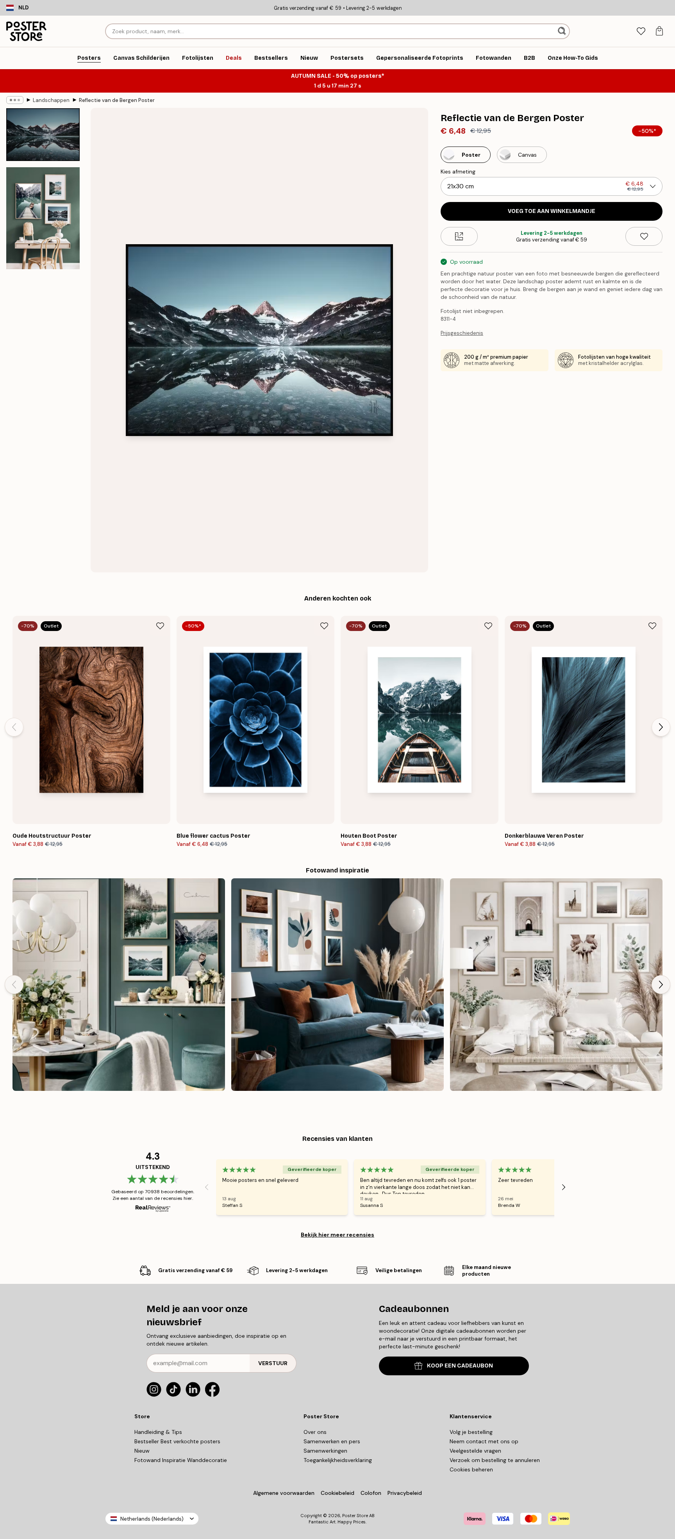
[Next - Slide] (661, 727)
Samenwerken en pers (332, 1441)
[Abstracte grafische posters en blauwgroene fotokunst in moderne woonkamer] (337, 984)
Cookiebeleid (337, 1492)
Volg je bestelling (471, 1431)
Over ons (315, 1431)
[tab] (641, 31)
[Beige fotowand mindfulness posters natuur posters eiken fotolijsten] (556, 984)
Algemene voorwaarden (283, 1492)
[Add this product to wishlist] (643, 236)
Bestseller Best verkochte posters (177, 1441)
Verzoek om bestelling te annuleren (495, 1460)
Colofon (371, 1492)
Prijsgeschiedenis (462, 333)
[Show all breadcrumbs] (14, 100)
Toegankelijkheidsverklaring (338, 1460)
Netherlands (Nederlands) (152, 1519)
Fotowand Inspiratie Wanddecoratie (180, 1460)
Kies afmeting (458, 171)
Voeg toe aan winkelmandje (551, 211)
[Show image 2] (43, 218)
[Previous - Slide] (14, 727)
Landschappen (51, 100)
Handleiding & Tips (158, 1431)
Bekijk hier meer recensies (337, 1234)
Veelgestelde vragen (475, 1450)
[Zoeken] (562, 31)
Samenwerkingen (325, 1450)
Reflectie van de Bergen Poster (117, 100)
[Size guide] (459, 236)
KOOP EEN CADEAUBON (460, 1365)
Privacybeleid (405, 1492)
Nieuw (142, 1450)
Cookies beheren (471, 1469)
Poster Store (355, 1515)
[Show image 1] (43, 134)
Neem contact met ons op (484, 1441)
